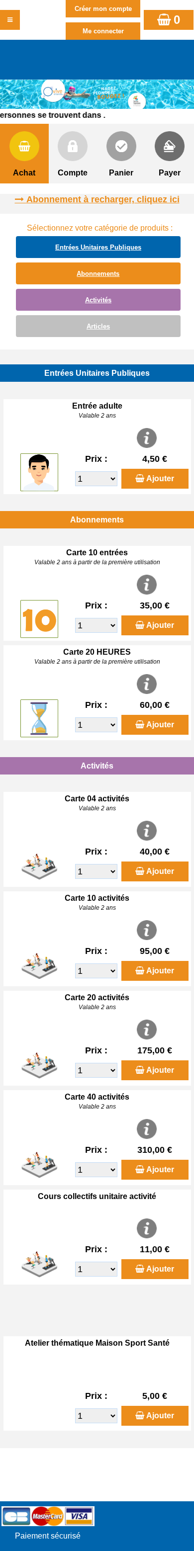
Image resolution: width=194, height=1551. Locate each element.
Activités (98, 300)
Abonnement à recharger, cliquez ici (103, 199)
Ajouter (160, 478)
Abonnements (98, 273)
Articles (98, 326)
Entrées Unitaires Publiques (98, 247)
